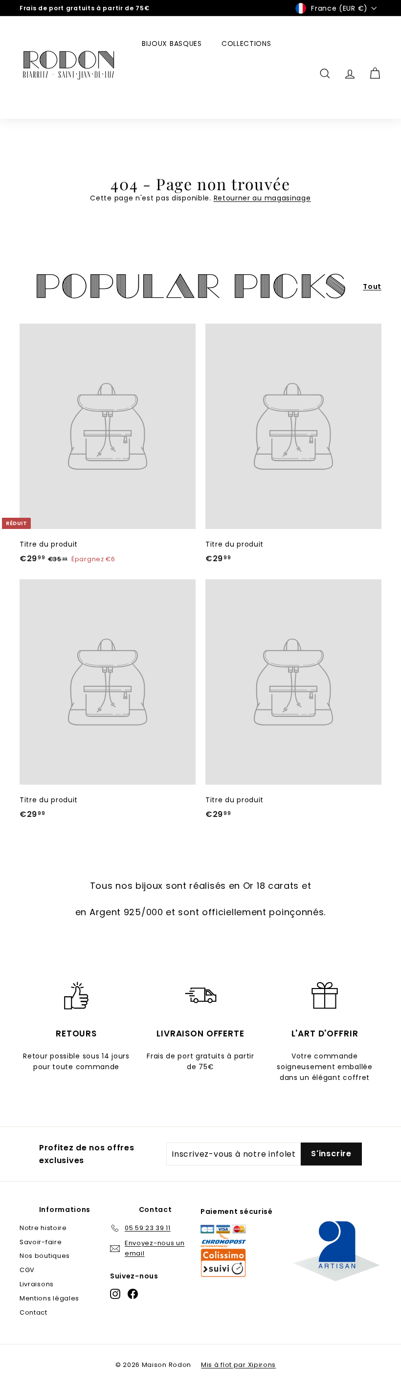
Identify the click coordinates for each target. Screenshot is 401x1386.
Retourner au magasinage (262, 198)
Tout (372, 286)
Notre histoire (43, 1227)
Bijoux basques (172, 43)
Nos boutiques (45, 1255)
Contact (33, 1312)
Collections (246, 43)
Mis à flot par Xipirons (238, 1364)
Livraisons (37, 1284)
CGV (27, 1270)
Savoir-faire (41, 1242)
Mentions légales (49, 1298)
